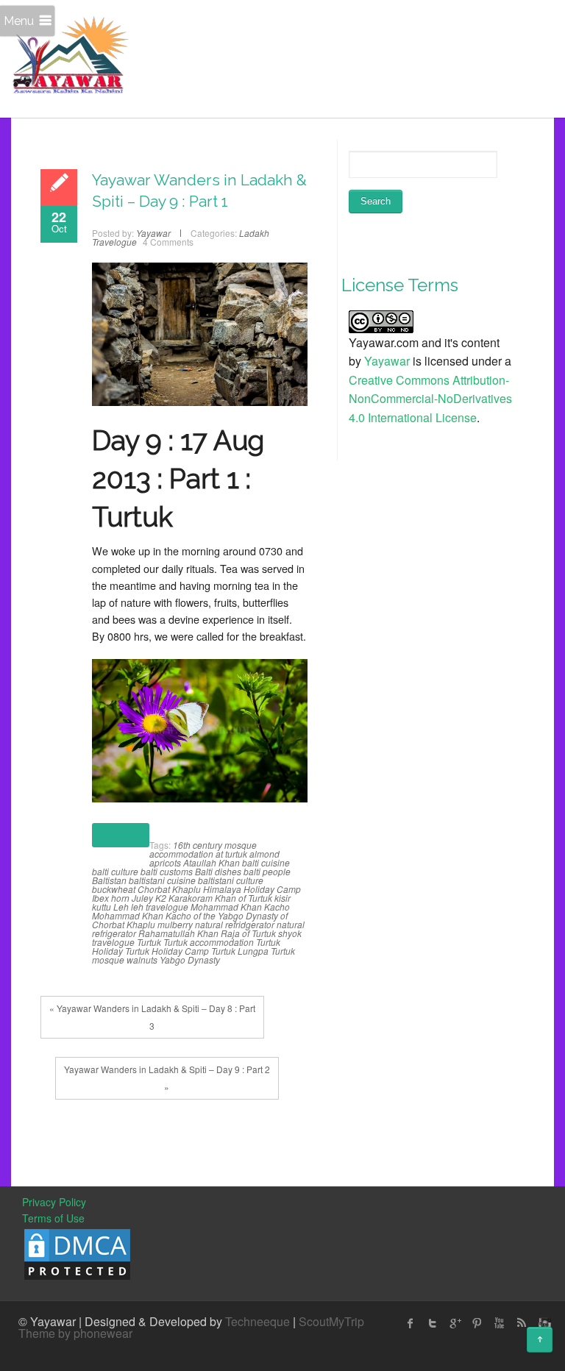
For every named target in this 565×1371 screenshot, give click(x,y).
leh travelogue (159, 906)
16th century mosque (215, 844)
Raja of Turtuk (248, 933)
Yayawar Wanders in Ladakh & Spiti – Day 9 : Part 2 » (167, 1078)
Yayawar (387, 360)
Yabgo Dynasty (190, 959)
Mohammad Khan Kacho (240, 906)
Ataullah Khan (211, 862)
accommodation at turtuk (198, 853)
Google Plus (455, 1323)
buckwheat (113, 889)
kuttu (101, 906)
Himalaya (222, 889)
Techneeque (257, 1321)
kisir (282, 897)
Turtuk (149, 942)
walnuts (142, 959)
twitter (433, 1323)
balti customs (167, 871)
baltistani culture (230, 880)
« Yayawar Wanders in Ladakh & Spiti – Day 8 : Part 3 (152, 1017)
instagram (543, 1323)
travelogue (113, 942)
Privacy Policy (54, 1201)
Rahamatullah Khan (178, 933)
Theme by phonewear (75, 1333)
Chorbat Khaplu (169, 889)
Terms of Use (53, 1218)
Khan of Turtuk (243, 897)
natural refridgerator (234, 924)
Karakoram (190, 897)
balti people (267, 871)
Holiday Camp (272, 889)
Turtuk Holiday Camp (167, 950)
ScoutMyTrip (331, 1321)
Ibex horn (110, 897)
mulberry (175, 924)
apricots (165, 862)
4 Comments (168, 241)
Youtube (499, 1323)
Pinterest (477, 1323)
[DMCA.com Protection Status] (77, 1252)
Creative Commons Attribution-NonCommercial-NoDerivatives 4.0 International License (430, 398)
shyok (290, 933)
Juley (142, 897)
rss (521, 1323)
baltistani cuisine (162, 880)
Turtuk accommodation (208, 942)
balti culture (115, 871)
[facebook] (410, 1323)
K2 (160, 897)
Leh (121, 906)
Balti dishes (218, 871)
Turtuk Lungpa (240, 950)
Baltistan (109, 880)
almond (264, 853)
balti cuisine (266, 862)
